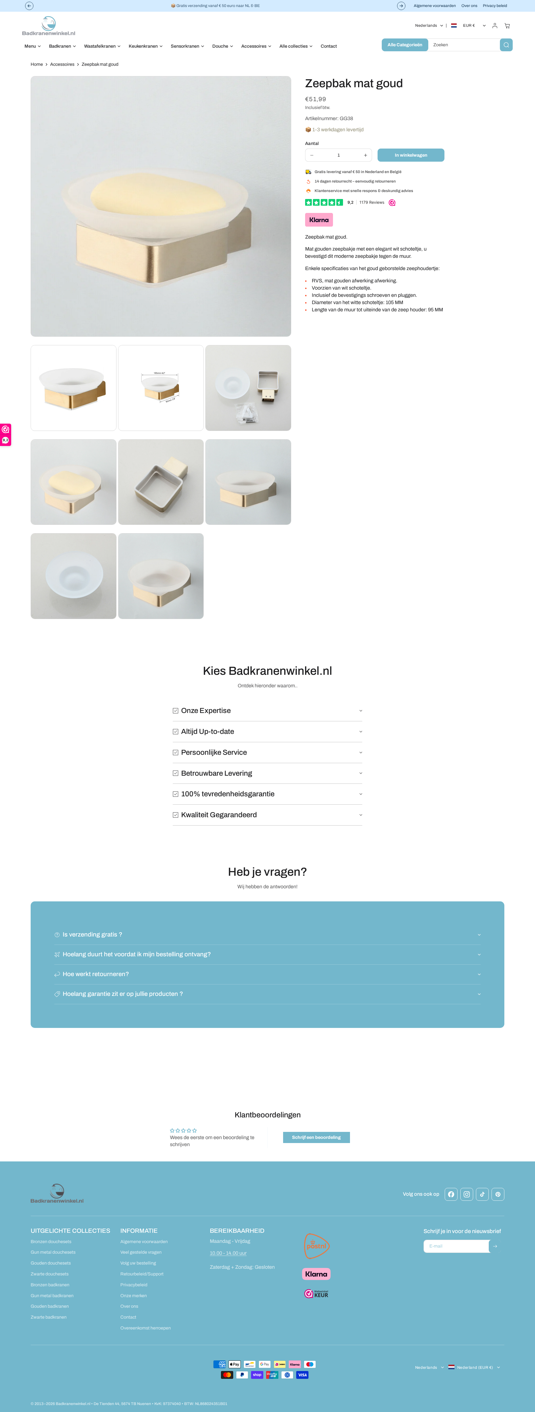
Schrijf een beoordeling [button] (316, 1137)
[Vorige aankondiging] (29, 6)
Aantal (312, 143)
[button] (31, 46)
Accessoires (62, 64)
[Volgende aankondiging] (401, 6)
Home (37, 64)
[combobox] (469, 45)
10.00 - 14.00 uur (228, 1253)
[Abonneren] (495, 1246)
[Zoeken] (506, 44)
